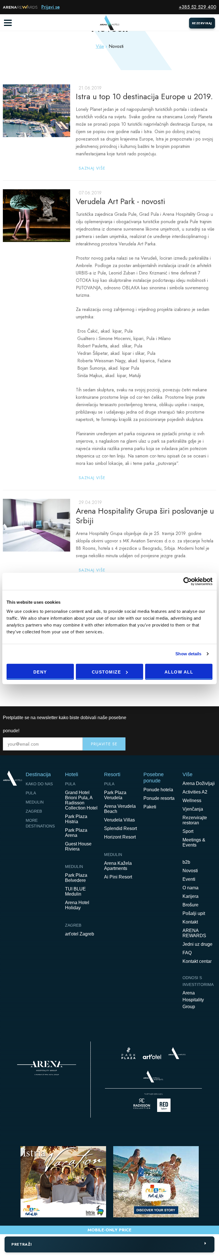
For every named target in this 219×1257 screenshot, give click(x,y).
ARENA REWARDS (194, 933)
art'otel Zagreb (79, 933)
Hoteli (71, 774)
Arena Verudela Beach (120, 809)
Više (100, 46)
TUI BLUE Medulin (75, 891)
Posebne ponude (153, 778)
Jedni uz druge (197, 944)
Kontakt (190, 922)
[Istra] (63, 1182)
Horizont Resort (120, 837)
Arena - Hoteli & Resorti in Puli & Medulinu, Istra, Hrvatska (109, 22)
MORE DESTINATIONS (40, 823)
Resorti (112, 774)
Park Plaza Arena (76, 833)
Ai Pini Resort (118, 876)
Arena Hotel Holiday (77, 905)
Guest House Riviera (78, 846)
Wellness (191, 800)
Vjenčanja (192, 809)
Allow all (179, 671)
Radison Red (165, 1105)
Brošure (190, 904)
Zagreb (34, 811)
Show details (188, 653)
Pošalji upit (193, 913)
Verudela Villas (119, 819)
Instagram (211, 717)
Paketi (149, 806)
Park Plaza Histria (76, 819)
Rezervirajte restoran (194, 820)
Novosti (190, 870)
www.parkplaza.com (128, 1053)
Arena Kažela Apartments (118, 866)
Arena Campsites (177, 1053)
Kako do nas (39, 784)
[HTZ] (156, 1182)
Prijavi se (50, 7)
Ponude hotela (158, 789)
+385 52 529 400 (197, 7)
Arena (46, 1068)
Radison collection (141, 1105)
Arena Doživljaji (198, 783)
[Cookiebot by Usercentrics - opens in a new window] (187, 581)
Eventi (188, 879)
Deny (40, 671)
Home (12, 778)
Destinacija (38, 774)
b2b (186, 862)
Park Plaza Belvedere (76, 878)
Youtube (199, 717)
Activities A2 (194, 792)
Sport (187, 831)
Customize (106, 671)
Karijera (190, 896)
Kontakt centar (197, 961)
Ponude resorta (159, 798)
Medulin (35, 802)
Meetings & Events (193, 842)
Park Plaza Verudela (115, 795)
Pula (31, 793)
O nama (190, 887)
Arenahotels (153, 1077)
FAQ (187, 952)
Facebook (187, 717)
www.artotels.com (152, 1056)
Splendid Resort (120, 828)
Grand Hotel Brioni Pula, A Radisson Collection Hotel (81, 800)
